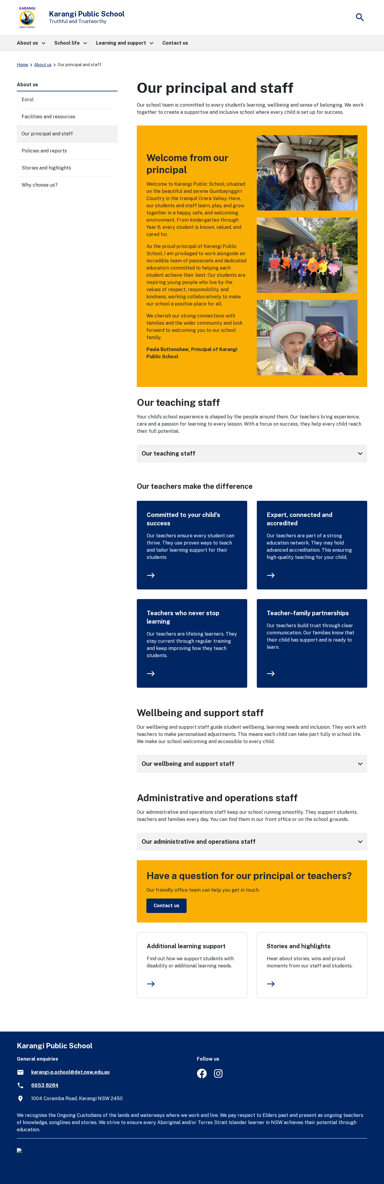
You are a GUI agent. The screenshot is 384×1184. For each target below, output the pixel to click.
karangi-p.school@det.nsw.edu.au (70, 1072)
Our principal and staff (47, 134)
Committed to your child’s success (183, 519)
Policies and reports (44, 151)
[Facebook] (202, 1076)
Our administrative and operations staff (253, 841)
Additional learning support (186, 946)
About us (43, 64)
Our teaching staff (253, 453)
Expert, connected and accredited (299, 519)
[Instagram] (219, 1076)
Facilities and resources (48, 117)
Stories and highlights (299, 946)
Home (22, 64)
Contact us (166, 905)
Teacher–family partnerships (308, 613)
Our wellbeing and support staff (253, 763)
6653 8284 (44, 1085)
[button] (31, 43)
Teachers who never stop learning (183, 617)
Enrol (28, 99)
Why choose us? (40, 185)
